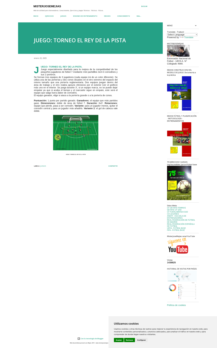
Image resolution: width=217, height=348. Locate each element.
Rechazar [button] (129, 340)
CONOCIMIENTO (123, 16)
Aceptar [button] (119, 340)
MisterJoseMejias (47, 6)
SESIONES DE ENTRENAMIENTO (85, 16)
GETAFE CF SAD (174, 210)
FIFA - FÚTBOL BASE (176, 230)
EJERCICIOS (49, 16)
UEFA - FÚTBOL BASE (176, 228)
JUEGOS (63, 16)
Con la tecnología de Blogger (91, 338)
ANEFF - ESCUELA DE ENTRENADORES (176, 217)
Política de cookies (176, 305)
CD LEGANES (173, 214)
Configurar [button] (141, 340)
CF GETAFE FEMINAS (176, 208)
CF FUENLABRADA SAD (177, 212)
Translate (188, 37)
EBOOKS (107, 16)
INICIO (35, 16)
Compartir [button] (113, 166)
